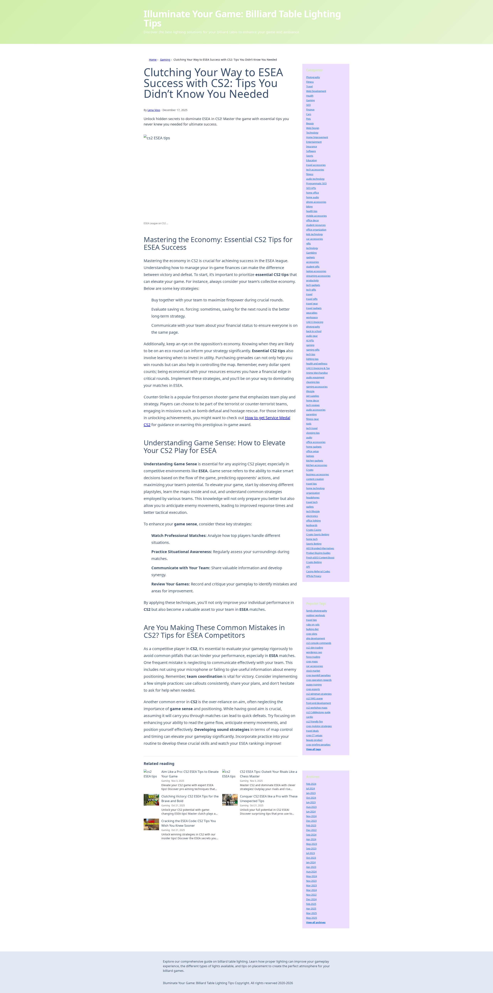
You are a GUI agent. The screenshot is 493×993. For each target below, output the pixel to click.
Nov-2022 (311, 894)
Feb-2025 (311, 904)
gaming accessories (317, 386)
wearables (311, 312)
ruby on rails (312, 624)
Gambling (311, 252)
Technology (312, 132)
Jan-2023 (311, 793)
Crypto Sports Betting (317, 534)
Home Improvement (317, 137)
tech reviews (313, 405)
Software (311, 151)
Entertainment (314, 142)
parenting (311, 414)
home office (312, 192)
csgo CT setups (314, 735)
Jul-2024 (310, 788)
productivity (312, 280)
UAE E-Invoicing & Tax (318, 368)
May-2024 (311, 876)
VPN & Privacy (313, 576)
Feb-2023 (311, 825)
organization (313, 493)
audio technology (315, 179)
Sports (309, 155)
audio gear (312, 336)
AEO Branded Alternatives (320, 548)
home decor (312, 400)
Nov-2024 (311, 816)
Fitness (310, 82)
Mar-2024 (311, 890)
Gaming (165, 59)
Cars (308, 114)
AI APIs (310, 340)
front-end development (318, 703)
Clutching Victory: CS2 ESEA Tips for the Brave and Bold (190, 798)
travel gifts (312, 299)
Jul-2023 (310, 853)
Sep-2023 (311, 848)
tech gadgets (313, 285)
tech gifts (311, 289)
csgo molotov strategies (319, 726)
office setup (312, 451)
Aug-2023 (311, 807)
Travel (309, 86)
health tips (311, 211)
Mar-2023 (311, 885)
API (308, 566)
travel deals (312, 730)
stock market (313, 670)
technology (312, 248)
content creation (315, 479)
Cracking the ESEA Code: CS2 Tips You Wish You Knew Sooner (188, 823)
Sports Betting (313, 543)
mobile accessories (316, 215)
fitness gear (312, 419)
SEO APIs (311, 188)
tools (308, 423)
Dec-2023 (311, 820)
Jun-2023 (311, 802)
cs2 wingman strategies (319, 693)
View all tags (313, 749)
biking (309, 206)
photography (313, 326)
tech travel (312, 428)
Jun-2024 (311, 811)
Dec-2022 (311, 830)
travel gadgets (314, 308)
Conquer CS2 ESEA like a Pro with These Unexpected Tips (269, 798)
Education (311, 160)
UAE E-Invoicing (314, 322)
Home (153, 59)
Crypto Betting (314, 562)
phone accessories (316, 202)
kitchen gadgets (314, 460)
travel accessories (316, 165)
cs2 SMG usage (314, 698)
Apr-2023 (311, 867)
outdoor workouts (315, 615)
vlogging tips (313, 433)
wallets (310, 506)
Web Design (312, 128)
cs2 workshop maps (316, 707)
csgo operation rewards (319, 680)
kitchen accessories (316, 465)
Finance (310, 109)
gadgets (310, 257)
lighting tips (312, 359)
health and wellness (316, 363)
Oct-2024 (311, 797)
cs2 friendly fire (314, 721)
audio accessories (315, 409)
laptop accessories (316, 271)
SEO (308, 105)
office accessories (315, 442)
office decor (312, 220)
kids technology (314, 234)
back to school (313, 331)
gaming (310, 345)
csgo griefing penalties (318, 744)
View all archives (315, 922)
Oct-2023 (311, 857)
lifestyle (310, 391)
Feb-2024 (311, 784)
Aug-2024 (311, 871)
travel (309, 294)
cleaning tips (313, 382)
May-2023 (311, 844)
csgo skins (311, 633)
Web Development (316, 91)
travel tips (311, 483)
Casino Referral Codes (318, 571)
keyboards (311, 525)
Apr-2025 (311, 908)
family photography (316, 610)
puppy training (314, 684)
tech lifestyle (313, 511)
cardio (309, 717)
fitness (309, 174)
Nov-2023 (311, 881)
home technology (315, 488)
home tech (312, 539)
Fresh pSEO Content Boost (320, 557)
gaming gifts (312, 349)
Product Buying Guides (318, 553)
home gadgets (314, 446)
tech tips (310, 354)
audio (309, 437)
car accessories (314, 239)
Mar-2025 (311, 913)
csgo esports (313, 689)
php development (315, 638)
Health (309, 95)
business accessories (317, 474)
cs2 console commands (318, 643)
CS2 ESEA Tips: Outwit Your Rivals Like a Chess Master (268, 774)
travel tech (312, 502)
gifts (308, 243)
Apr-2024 (311, 839)
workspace (312, 317)
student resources (316, 225)
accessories (312, 262)
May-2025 (311, 917)
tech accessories (315, 169)
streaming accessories (318, 276)
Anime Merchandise (317, 372)
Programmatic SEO (316, 183)
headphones (312, 497)
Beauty (310, 123)
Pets (308, 118)
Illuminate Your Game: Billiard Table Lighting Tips (242, 18)
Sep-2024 (311, 834)
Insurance (311, 146)
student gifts (312, 266)
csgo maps (312, 661)
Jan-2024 (311, 862)
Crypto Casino (313, 530)
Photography (313, 77)
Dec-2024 (311, 899)
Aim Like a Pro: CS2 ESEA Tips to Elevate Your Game (190, 774)
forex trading (313, 657)
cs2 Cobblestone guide (318, 712)
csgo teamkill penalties (318, 675)
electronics (312, 516)
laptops (310, 456)
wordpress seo (314, 652)
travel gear (312, 303)
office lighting (313, 520)
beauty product (314, 740)
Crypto (309, 469)
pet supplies (312, 396)
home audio (312, 197)
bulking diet (312, 629)
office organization (316, 229)
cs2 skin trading (314, 647)
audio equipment (315, 377)
